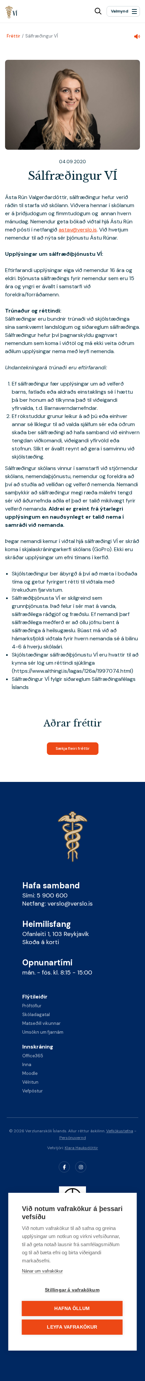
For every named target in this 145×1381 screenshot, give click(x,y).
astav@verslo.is (78, 229)
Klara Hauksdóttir (81, 1148)
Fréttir (13, 36)
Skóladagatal (36, 1014)
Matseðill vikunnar (41, 1023)
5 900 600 (52, 895)
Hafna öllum (72, 1308)
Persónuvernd (72, 1137)
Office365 (32, 1056)
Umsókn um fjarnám (42, 1032)
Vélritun (30, 1082)
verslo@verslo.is (70, 903)
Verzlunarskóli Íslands (11, 12)
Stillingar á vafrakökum (72, 1289)
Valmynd (119, 11)
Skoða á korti (40, 942)
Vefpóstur (32, 1091)
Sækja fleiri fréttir (73, 748)
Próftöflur (31, 1006)
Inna (26, 1064)
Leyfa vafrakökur (72, 1327)
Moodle (30, 1073)
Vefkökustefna (119, 1131)
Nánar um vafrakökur (42, 1271)
